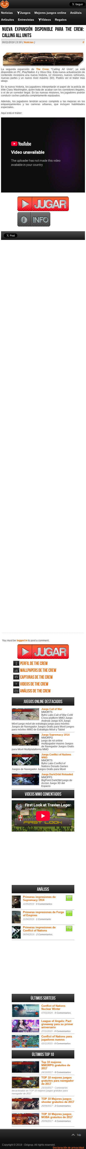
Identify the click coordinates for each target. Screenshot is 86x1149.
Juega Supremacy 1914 (55, 734)
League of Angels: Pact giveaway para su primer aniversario (57, 1024)
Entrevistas (26, 19)
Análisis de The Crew (35, 691)
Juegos (25, 12)
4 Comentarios (63, 1121)
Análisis (76, 12)
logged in (22, 640)
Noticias (7, 12)
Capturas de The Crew (36, 677)
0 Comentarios (44, 904)
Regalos (61, 19)
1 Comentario (43, 919)
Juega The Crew (43, 651)
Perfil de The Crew (34, 663)
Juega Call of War (51, 709)
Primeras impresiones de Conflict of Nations (39, 929)
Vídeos (46, 19)
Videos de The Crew (34, 684)
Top (79, 1135)
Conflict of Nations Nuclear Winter (53, 1007)
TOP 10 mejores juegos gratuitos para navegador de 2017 (57, 1080)
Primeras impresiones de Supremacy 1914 (39, 898)
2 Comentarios (44, 934)
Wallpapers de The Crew (38, 670)
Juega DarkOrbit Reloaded (57, 774)
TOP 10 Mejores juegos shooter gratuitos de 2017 (57, 1100)
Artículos (7, 19)
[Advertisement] (43, 429)
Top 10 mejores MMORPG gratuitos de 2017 (55, 1065)
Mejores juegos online (50, 12)
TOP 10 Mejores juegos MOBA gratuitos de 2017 (56, 1116)
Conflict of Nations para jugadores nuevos (56, 1038)
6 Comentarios (63, 1072)
